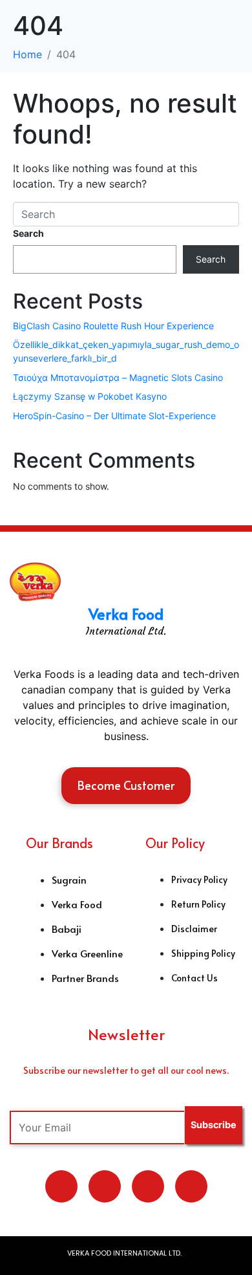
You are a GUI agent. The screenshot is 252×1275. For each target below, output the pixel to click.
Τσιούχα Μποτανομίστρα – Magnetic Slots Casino (118, 377)
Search (28, 233)
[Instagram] (191, 1186)
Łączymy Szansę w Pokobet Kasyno (90, 396)
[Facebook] (148, 1186)
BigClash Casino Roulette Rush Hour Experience (113, 325)
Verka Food (126, 614)
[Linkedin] (105, 1186)
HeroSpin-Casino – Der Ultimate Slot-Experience (114, 415)
